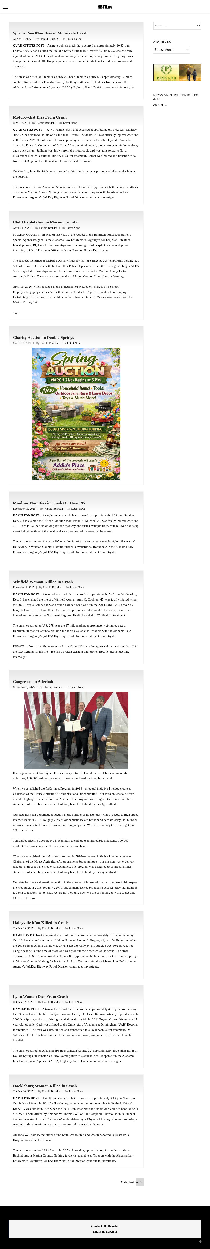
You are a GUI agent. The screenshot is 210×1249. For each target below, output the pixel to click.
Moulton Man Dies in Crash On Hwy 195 (49, 503)
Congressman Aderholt (33, 681)
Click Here (160, 105)
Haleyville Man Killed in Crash (40, 922)
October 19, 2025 (23, 928)
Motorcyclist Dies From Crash (40, 117)
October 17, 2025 (23, 1002)
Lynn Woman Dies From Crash (40, 996)
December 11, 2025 (24, 508)
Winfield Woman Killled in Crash (43, 582)
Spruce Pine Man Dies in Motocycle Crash (50, 33)
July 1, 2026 (20, 122)
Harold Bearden (49, 38)
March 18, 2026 (22, 343)
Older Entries (129, 1182)
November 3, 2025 (24, 687)
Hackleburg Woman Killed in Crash (45, 1086)
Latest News (73, 38)
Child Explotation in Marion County (45, 222)
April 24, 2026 (21, 227)
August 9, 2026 (22, 38)
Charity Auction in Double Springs (43, 337)
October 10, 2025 (23, 1091)
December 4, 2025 (23, 587)
